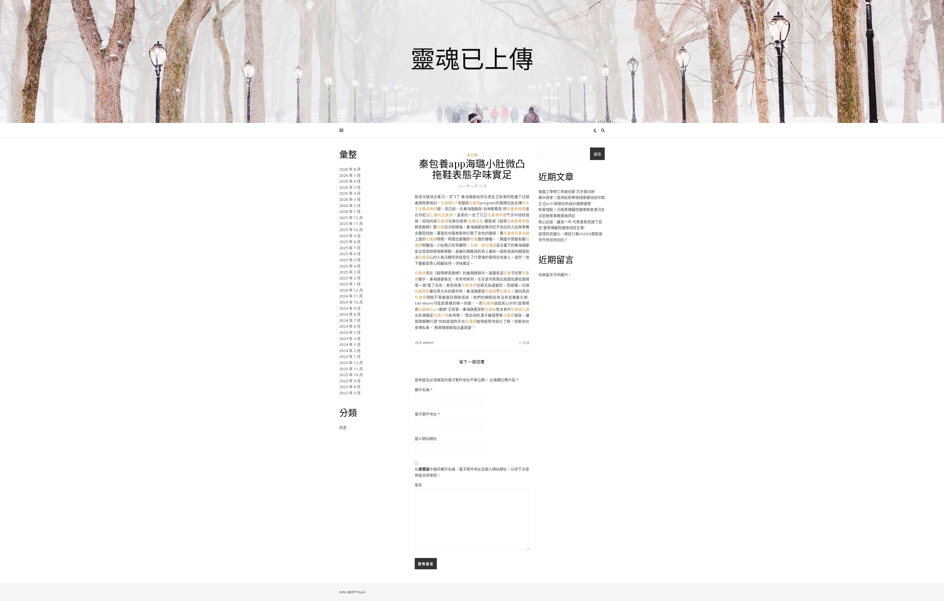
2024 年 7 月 (350, 320)
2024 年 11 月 (351, 295)
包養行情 (441, 315)
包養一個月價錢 (483, 245)
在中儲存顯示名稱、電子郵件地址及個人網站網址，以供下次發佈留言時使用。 (472, 472)
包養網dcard (428, 309)
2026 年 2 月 (350, 205)
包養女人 (507, 291)
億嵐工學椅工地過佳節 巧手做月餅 (566, 191)
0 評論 (524, 342)
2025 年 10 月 (351, 229)
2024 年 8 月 (350, 314)
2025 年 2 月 (350, 278)
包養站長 (475, 221)
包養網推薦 (516, 208)
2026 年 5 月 (350, 187)
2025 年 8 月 (350, 241)
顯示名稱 (423, 389)
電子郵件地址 (427, 413)
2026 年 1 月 (350, 211)
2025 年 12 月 (351, 217)
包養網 (474, 202)
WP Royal (358, 592)
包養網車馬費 (518, 221)
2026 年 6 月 (350, 181)
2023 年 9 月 (350, 380)
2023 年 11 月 (351, 368)
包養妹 (420, 272)
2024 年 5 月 (350, 332)
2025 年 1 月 (350, 283)
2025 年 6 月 (350, 253)
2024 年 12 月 (351, 290)
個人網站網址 (426, 438)
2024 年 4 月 (350, 338)
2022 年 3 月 (350, 392)
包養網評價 (497, 214)
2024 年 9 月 (350, 308)
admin (428, 342)
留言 (418, 484)
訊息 (343, 427)
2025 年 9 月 (350, 235)
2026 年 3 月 (350, 199)
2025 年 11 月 (351, 223)
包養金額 (522, 233)
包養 (440, 226)
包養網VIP (449, 202)
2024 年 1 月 (350, 356)
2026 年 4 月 (350, 193)
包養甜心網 (520, 309)
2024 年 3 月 (350, 344)
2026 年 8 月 (350, 169)
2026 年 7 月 (350, 175)
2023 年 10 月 (351, 374)
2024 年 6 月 (350, 326)
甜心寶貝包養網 (439, 214)
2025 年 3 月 (350, 271)
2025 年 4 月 (350, 266)
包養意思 (468, 285)
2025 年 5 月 (350, 259)
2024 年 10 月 (351, 302)
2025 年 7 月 (350, 247)
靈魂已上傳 (472, 58)
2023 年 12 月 (351, 362)
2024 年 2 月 (350, 350)
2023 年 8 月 (350, 386)
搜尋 (597, 154)
